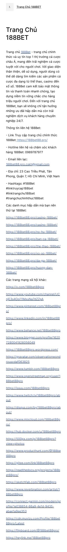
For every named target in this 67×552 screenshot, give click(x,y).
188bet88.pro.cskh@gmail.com (28, 164)
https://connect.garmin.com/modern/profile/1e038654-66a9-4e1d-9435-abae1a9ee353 (33, 506)
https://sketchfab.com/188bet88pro (31, 482)
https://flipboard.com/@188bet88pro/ (32, 530)
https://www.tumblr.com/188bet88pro (32, 369)
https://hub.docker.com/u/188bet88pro (33, 431)
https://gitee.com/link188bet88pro (30, 463)
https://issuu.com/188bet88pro (28, 388)
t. (10, 7)
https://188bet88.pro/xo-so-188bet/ (31, 253)
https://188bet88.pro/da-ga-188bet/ (31, 260)
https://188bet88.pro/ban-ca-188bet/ (32, 239)
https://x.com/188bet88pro (25, 287)
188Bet (26, 52)
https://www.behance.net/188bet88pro (33, 330)
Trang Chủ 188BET (29, 7)
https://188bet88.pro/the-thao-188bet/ (33, 246)
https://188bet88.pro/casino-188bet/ (32, 217)
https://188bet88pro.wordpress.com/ (32, 349)
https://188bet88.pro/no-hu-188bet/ (31, 232)
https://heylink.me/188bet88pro (28, 537)
